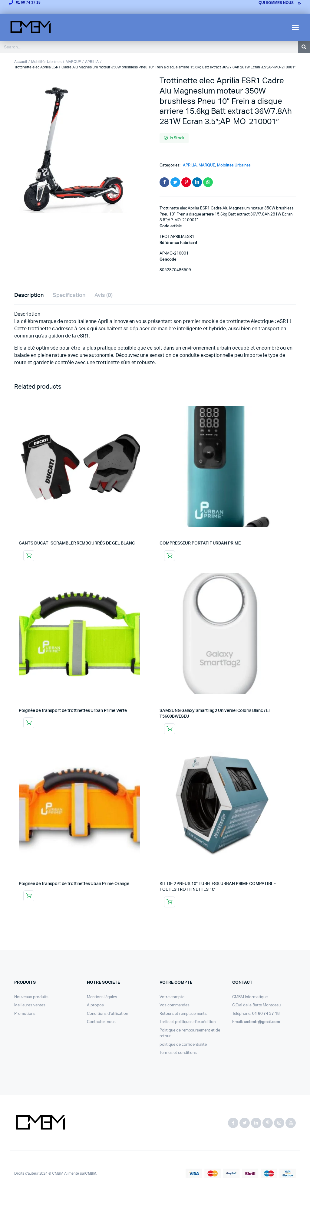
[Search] (304, 47)
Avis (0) (103, 295)
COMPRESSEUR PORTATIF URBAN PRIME (200, 543)
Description (29, 295)
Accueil (20, 62)
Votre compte (172, 997)
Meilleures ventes (29, 1005)
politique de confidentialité (183, 1045)
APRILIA (92, 62)
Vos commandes (175, 1005)
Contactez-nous (101, 1022)
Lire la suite (28, 555)
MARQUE (73, 62)
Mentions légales (102, 997)
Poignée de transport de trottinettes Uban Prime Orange (74, 884)
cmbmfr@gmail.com (262, 1022)
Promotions (24, 1014)
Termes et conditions (178, 1053)
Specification (69, 295)
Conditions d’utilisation (107, 1014)
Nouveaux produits (31, 997)
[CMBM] (40, 1123)
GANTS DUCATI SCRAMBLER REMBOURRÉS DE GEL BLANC (77, 543)
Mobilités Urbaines (46, 62)
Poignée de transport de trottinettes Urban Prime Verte (73, 711)
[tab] (29, 295)
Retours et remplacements (183, 1014)
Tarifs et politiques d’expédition (188, 1022)
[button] (295, 27)
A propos (95, 1005)
